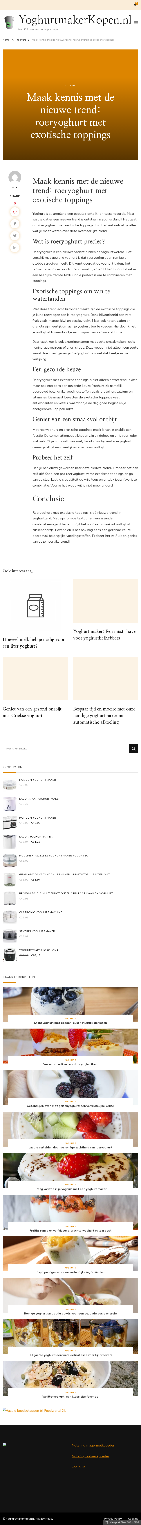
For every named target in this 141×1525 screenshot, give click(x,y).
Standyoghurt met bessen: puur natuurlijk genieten (70, 1023)
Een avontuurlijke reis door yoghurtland (70, 1064)
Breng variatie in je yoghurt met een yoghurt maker (70, 1189)
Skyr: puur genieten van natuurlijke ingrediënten (70, 1272)
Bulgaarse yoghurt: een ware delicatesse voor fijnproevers (70, 1355)
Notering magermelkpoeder (93, 1445)
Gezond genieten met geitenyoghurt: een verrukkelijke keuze (70, 1106)
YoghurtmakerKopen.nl (75, 20)
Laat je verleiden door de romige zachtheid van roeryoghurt (70, 1148)
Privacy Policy (44, 1519)
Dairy (15, 187)
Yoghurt (70, 85)
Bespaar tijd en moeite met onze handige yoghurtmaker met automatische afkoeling (104, 716)
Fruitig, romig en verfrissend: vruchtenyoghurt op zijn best (70, 1231)
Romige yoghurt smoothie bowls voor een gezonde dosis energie (70, 1314)
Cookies (133, 1519)
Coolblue (79, 1467)
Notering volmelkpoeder (90, 1456)
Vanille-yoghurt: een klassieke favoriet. (70, 1397)
